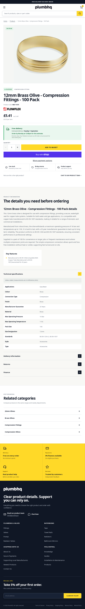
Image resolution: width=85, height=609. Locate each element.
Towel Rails (48, 532)
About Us (7, 552)
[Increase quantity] (17, 147)
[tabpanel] (42, 54)
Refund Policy (77, 605)
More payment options (42, 160)
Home (5, 21)
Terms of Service (39, 605)
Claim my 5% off (72, 596)
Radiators (47, 537)
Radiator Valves (9, 541)
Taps (46, 528)
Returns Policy (68, 605)
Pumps (6, 537)
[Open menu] (4, 7)
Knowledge (48, 552)
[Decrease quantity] (6, 147)
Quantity (7, 143)
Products (12, 21)
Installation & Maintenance (54, 560)
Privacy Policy (49, 605)
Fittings (6, 528)
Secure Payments (10, 556)
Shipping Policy (59, 605)
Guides (46, 556)
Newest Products (10, 565)
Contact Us (8, 569)
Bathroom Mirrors (51, 541)
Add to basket (51, 147)
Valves (6, 532)
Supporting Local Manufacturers (16, 560)
